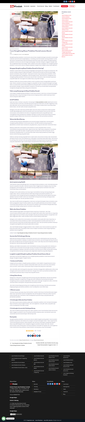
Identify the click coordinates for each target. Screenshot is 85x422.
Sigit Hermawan (25, 54)
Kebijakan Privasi (37, 391)
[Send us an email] (68, 1)
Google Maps (13, 397)
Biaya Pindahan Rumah (14, 48)
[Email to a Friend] (33, 336)
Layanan (32, 6)
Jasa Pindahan (21, 387)
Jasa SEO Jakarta (48, 420)
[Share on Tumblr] (40, 336)
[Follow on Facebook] (48, 384)
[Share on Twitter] (30, 336)
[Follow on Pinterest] (70, 1)
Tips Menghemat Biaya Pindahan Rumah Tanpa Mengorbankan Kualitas (34, 233)
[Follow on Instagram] (64, 1)
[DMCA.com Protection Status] (16, 414)
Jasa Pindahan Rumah (39, 356)
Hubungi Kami (66, 386)
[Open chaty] (4, 419)
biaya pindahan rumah (41, 102)
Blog (46, 6)
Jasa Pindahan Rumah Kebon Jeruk (19, 367)
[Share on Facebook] (28, 336)
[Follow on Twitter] (66, 1)
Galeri (50, 6)
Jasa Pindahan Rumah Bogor (18, 356)
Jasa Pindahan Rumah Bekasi (18, 362)
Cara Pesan (65, 384)
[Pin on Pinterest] (35, 336)
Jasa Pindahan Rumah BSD (68, 53)
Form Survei (40, 6)
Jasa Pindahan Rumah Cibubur (18, 365)
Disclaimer (36, 389)
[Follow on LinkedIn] (72, 1)
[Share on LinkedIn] (37, 336)
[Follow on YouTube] (74, 1)
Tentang (36, 386)
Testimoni (56, 6)
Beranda (26, 6)
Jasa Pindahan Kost (67, 362)
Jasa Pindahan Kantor (68, 360)
